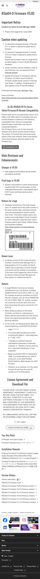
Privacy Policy (31, 566)
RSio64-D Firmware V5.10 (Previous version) (18, 492)
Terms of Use (18, 566)
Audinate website (11, 72)
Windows (25, 90)
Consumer (5, 560)
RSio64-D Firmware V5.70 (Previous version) (18, 489)
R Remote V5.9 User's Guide (12, 439)
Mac (31, 90)
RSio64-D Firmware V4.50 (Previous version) (18, 495)
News (3, 540)
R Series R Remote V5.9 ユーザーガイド (16, 443)
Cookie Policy (18, 570)
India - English (8, 556)
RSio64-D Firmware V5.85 (11, 482)
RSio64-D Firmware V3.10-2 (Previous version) (19, 502)
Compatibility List (11, 147)
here (16, 32)
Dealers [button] (4, 545)
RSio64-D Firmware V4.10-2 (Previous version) (19, 499)
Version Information (9, 479)
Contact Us (5, 566)
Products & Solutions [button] (8, 535)
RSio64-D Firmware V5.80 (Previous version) (18, 486)
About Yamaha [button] (6, 550)
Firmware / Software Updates (10, 512)
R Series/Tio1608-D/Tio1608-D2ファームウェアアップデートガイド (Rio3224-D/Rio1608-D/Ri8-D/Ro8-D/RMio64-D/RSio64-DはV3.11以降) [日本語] (20, 465)
